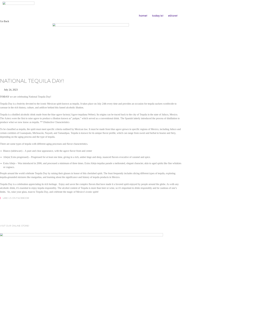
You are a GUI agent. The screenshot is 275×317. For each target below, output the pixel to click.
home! (143, 16)
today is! (157, 16)
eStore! (172, 16)
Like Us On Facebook (16, 198)
